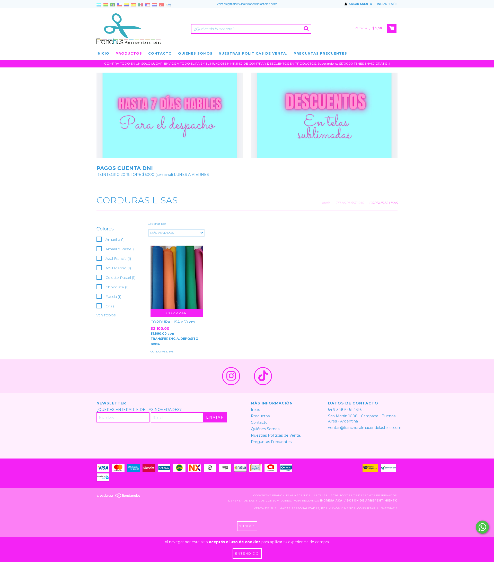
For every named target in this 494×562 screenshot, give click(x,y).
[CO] (126, 5)
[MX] (140, 5)
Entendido (247, 553)
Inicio (102, 53)
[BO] (105, 5)
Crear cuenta (360, 4)
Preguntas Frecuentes (320, 53)
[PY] (154, 5)
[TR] (161, 5)
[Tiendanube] (119, 497)
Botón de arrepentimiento (372, 500)
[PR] (147, 5)
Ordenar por (157, 224)
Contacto (160, 53)
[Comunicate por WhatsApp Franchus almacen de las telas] (482, 527)
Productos (129, 53)
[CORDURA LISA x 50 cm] (177, 277)
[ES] (133, 5)
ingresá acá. (331, 500)
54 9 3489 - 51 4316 (344, 409)
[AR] (98, 5)
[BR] (112, 5)
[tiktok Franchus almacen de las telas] (263, 376)
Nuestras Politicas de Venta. (253, 53)
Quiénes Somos (195, 53)
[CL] (119, 5)
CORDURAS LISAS (162, 351)
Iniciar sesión (387, 4)
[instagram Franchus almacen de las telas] (231, 376)
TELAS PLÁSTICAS (350, 203)
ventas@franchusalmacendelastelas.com (247, 4)
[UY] (168, 5)
